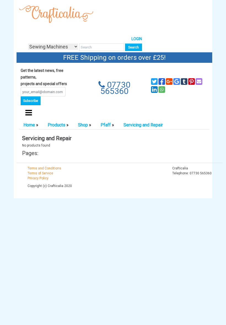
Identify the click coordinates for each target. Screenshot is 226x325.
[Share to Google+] (169, 81)
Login (136, 39)
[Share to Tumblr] (184, 81)
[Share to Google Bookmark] (176, 81)
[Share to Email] (199, 81)
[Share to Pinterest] (191, 81)
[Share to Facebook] (161, 81)
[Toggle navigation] (28, 112)
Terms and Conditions (44, 168)
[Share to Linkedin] (154, 89)
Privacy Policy (38, 178)
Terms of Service (40, 173)
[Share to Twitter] (154, 81)
